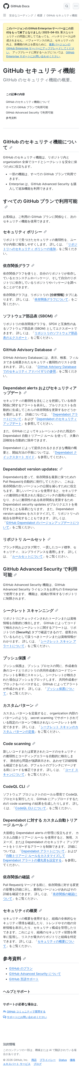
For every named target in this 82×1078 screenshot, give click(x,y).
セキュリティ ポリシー (22, 232)
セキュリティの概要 (20, 910)
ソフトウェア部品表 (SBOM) (28, 316)
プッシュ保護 (14, 658)
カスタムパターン (18, 705)
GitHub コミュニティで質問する (26, 1011)
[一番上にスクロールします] (73, 1069)
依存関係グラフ (16, 265)
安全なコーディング (21, 15)
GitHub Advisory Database (27, 349)
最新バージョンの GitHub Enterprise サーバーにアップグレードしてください (40, 48)
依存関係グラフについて (51, 299)
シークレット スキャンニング (28, 610)
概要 (40, 15)
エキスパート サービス (17, 1063)
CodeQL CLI (14, 786)
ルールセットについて (27, 556)
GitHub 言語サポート (24, 979)
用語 (34, 1059)
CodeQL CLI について (30, 808)
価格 (72, 1059)
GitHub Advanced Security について (35, 974)
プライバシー (48, 1059)
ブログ (38, 1063)
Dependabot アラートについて (43, 851)
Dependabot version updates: (30, 469)
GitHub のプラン (21, 968)
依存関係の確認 (16, 877)
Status (63, 1059)
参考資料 (12, 958)
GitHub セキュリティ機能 (62, 15)
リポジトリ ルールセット (24, 539)
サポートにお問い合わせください (27, 1017)
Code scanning (17, 743)
